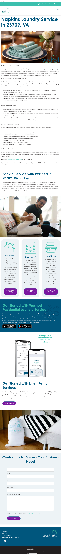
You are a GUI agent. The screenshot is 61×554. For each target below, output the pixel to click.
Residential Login (45, 4)
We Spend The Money (33, 553)
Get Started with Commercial (30, 291)
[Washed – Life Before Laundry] (26, 10)
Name (8, 467)
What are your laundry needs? (14, 494)
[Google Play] (25, 326)
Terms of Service (39, 513)
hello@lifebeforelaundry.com (11, 537)
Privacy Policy (31, 513)
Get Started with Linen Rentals (51, 291)
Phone (8, 480)
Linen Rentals (9, 403)
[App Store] (9, 326)
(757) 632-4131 (6, 535)
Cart (58, 4)
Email (8, 474)
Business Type (10, 487)
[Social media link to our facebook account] (5, 541)
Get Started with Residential (10, 291)
